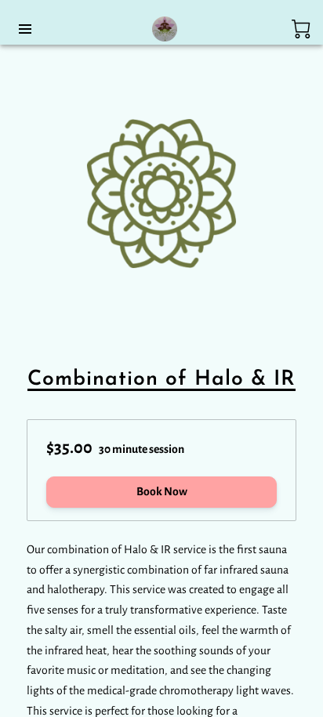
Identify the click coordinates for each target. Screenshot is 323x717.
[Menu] (25, 29)
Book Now (161, 491)
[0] (301, 29)
